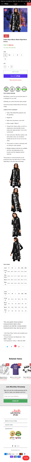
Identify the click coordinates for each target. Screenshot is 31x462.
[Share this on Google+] (19, 346)
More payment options (15, 80)
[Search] (24, 4)
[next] (26, 20)
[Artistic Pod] (15, 4)
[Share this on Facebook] (11, 346)
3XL (9, 55)
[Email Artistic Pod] (18, 446)
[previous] (5, 20)
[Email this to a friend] (23, 346)
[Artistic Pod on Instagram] (15, 446)
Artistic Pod (17, 450)
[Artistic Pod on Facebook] (12, 446)
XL (5, 59)
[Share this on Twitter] (7, 346)
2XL (5, 55)
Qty (5, 63)
